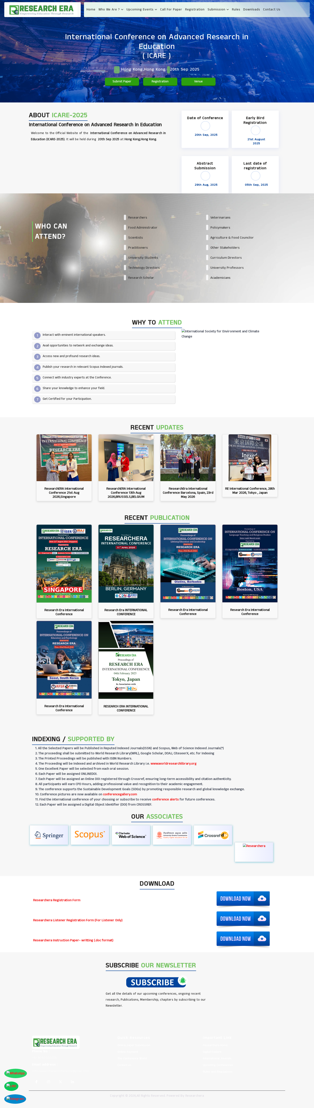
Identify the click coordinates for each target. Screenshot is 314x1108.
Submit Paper (122, 81)
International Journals (217, 1058)
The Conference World (132, 1058)
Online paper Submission (133, 1045)
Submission (217, 9)
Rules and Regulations (217, 1072)
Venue (198, 81)
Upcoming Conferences (218, 1065)
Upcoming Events (140, 9)
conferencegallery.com (120, 794)
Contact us (124, 1065)
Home (91, 9)
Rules (236, 9)
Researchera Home (215, 1045)
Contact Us (271, 9)
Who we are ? (109, 9)
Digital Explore (212, 1052)
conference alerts (165, 799)
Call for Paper (171, 9)
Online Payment (127, 1052)
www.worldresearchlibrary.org (174, 763)
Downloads (251, 9)
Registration (195, 9)
